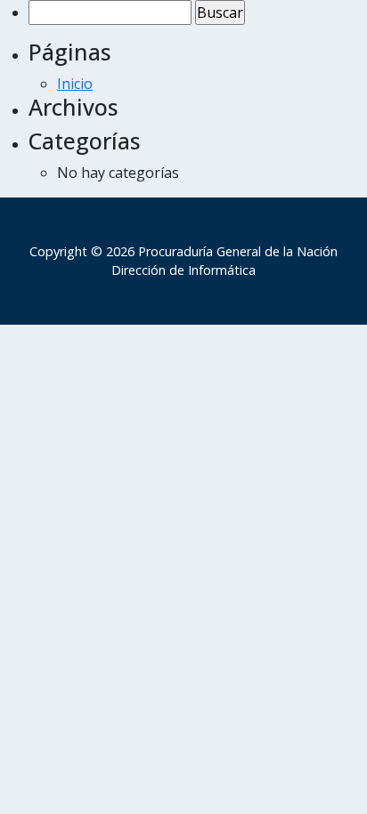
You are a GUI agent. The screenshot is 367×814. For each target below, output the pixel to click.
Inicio (75, 83)
